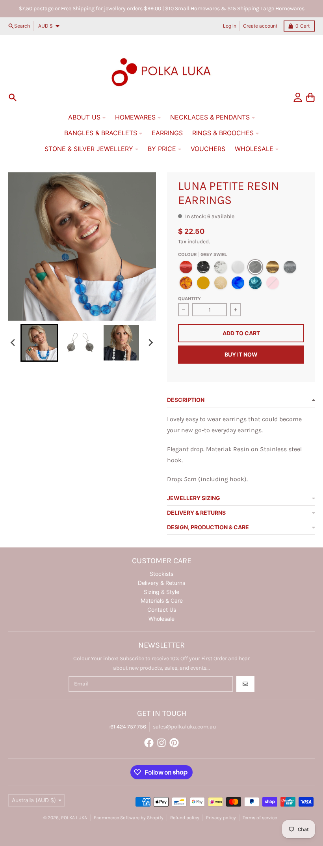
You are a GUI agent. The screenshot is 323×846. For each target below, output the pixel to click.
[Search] (12, 97)
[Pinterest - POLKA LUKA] (174, 742)
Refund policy (184, 817)
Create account (260, 26)
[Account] (298, 97)
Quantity (189, 298)
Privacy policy (221, 817)
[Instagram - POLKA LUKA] (161, 742)
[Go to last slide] (13, 343)
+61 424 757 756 (127, 726)
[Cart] (310, 97)
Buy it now (241, 354)
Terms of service (260, 817)
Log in (229, 26)
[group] (39, 343)
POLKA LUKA (74, 817)
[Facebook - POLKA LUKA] (149, 742)
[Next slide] (150, 343)
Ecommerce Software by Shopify (128, 817)
